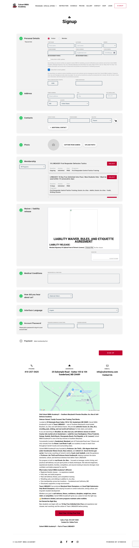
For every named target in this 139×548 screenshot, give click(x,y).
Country (62, 100)
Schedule (73, 6)
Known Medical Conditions (54, 272)
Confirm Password (81, 322)
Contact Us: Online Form (69, 522)
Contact (97, 6)
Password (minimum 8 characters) (56, 322)
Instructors (63, 6)
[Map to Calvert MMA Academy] (69, 396)
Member (64, 38)
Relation (94, 117)
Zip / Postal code (110, 92)
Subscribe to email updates (83, 73)
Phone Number (52, 49)
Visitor (53, 38)
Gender (105, 42)
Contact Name (51, 117)
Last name (78, 42)
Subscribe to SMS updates (82, 63)
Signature (93, 252)
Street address (52, 92)
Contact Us (107, 375)
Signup (120, 5)
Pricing (82, 6)
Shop (104, 6)
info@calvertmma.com (107, 372)
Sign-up (110, 353)
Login (110, 6)
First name (51, 42)
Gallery (89, 6)
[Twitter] (72, 542)
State (49, 100)
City (78, 92)
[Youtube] (61, 542)
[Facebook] (67, 542)
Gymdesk (122, 542)
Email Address (80, 49)
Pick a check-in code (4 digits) (55, 79)
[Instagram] (78, 542)
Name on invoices (80, 79)
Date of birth (107, 49)
